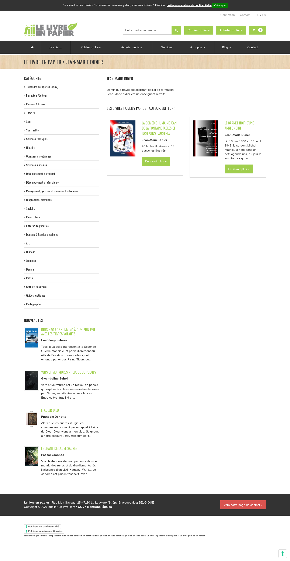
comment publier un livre (128, 536)
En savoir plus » (156, 161)
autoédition (79, 536)
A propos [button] (196, 47)
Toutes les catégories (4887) (42, 86)
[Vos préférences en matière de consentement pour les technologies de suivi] (283, 554)
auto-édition (67, 536)
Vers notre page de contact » (243, 505)
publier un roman (196, 536)
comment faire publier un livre (100, 536)
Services (167, 47)
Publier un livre (91, 47)
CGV (81, 506)
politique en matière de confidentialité (189, 5)
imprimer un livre (163, 536)
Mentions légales (99, 506)
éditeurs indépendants (50, 536)
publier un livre (179, 536)
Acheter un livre (131, 47)
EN (264, 15)
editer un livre (147, 536)
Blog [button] (225, 47)
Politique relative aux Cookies (45, 531)
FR (257, 15)
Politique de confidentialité (43, 526)
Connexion (227, 15)
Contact (245, 15)
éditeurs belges (31, 536)
